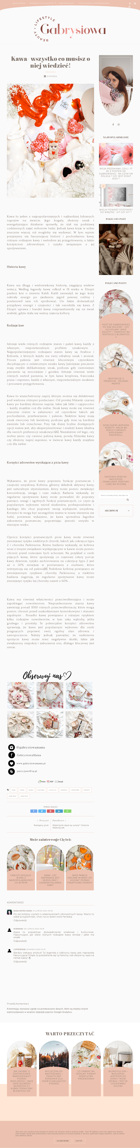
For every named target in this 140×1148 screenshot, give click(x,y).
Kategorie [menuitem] (19, 3)
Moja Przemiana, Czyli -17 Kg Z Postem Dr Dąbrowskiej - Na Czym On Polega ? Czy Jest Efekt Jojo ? (116, 173)
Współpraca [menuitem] (66, 3)
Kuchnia (41, 790)
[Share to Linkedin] (59, 811)
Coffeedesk (20, 949)
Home (22, 790)
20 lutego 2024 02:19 (34, 929)
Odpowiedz (20, 920)
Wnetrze (24, 796)
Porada (64, 790)
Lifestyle (53, 790)
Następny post (41, 825)
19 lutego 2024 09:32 (43, 911)
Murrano (18, 929)
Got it (79, 1141)
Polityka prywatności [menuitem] (61, 6)
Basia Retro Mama (23, 911)
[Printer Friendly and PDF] (50, 783)
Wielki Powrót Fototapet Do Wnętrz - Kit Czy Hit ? (116, 211)
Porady (87, 790)
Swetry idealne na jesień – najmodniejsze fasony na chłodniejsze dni (116, 265)
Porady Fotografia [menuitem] (42, 3)
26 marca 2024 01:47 (36, 949)
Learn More (63, 1141)
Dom (14, 790)
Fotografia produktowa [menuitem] (94, 3)
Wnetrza (12, 796)
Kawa (31, 790)
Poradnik (75, 790)
